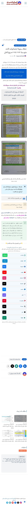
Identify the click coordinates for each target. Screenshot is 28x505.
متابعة (4, 266)
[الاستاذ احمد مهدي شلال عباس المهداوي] (14, 3)
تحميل (4, 317)
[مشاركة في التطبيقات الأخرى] (8, 366)
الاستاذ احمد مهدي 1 (20, 56)
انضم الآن (5, 255)
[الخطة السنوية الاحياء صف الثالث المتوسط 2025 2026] (20, 418)
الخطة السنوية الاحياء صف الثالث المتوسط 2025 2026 (21, 425)
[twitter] (18, 503)
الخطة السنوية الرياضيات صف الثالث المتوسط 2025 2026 (8, 426)
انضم (4, 289)
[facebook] (15, 503)
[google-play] (10, 503)
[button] (20, 366)
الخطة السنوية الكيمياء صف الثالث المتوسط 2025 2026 (8, 440)
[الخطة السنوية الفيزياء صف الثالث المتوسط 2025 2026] (20, 433)
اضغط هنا (12, 218)
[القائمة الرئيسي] (26, 3)
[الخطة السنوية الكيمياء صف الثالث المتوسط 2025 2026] (7, 433)
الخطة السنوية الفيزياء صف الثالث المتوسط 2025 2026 (21, 440)
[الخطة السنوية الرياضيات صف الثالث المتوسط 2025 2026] (7, 418)
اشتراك (4, 272)
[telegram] (7, 503)
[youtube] (13, 503)
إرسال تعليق (22, 456)
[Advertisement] (14, 23)
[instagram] (21, 503)
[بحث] (2, 3)
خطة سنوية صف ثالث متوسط (20, 45)
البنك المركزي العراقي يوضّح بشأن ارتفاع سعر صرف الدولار (9, 40)
